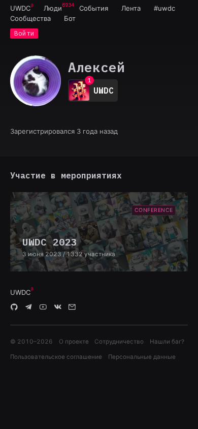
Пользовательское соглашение (56, 356)
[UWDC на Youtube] (43, 307)
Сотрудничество (119, 341)
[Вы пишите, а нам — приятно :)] (72, 307)
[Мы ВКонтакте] (58, 307)
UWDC (20, 8)
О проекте (74, 341)
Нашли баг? (167, 341)
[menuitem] (20, 8)
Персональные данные (142, 356)
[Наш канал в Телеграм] (29, 307)
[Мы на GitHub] (14, 307)
